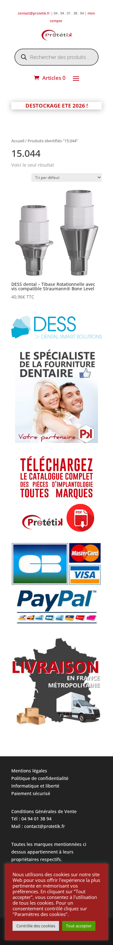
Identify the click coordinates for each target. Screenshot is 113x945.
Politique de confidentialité (39, 778)
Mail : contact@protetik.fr (38, 826)
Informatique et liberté (35, 786)
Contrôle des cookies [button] (35, 926)
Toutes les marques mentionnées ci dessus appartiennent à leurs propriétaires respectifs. (48, 851)
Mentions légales (29, 771)
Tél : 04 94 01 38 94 (31, 819)
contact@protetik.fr (34, 13)
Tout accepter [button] (79, 926)
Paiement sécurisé (30, 793)
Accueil (17, 141)
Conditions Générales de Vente (44, 811)
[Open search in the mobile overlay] (56, 57)
